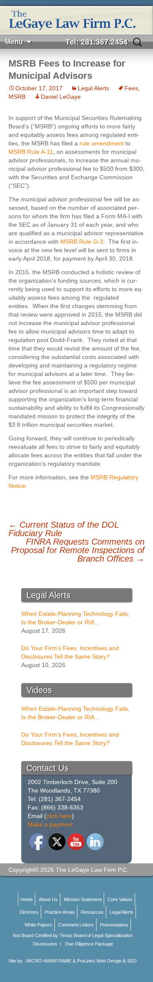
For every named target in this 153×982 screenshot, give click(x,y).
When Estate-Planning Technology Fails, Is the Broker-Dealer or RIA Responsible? (75, 618)
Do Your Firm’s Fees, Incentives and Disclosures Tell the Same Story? (70, 652)
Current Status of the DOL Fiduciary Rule (63, 529)
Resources (92, 912)
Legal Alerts (93, 88)
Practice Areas (60, 912)
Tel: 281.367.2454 (96, 42)
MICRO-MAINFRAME (48, 960)
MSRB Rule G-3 (81, 241)
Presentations (114, 924)
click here (59, 815)
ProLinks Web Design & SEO (107, 960)
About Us (48, 899)
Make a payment (50, 824)
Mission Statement (83, 899)
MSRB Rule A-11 (30, 151)
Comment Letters (76, 924)
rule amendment (101, 143)
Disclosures (45, 943)
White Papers (38, 924)
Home (26, 899)
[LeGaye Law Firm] (76, 20)
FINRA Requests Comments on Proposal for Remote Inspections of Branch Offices (77, 550)
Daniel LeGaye (61, 96)
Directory (29, 912)
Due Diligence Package (89, 943)
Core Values (120, 899)
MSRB (17, 96)
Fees (131, 88)
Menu (14, 41)
